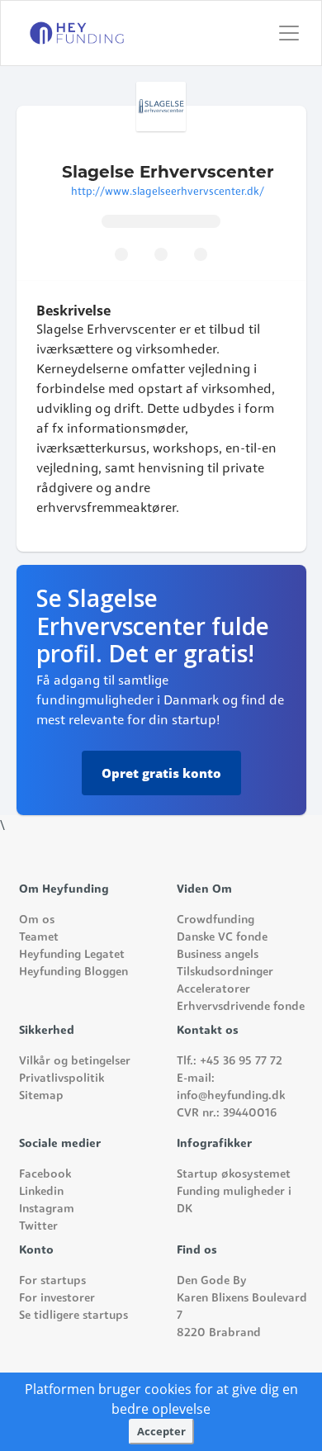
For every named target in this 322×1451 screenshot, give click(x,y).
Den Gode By (212, 1281)
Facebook (45, 1175)
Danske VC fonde (222, 938)
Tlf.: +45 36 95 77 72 (229, 1061)
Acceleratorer (213, 990)
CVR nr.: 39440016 (227, 1113)
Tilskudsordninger (225, 972)
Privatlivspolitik (61, 1079)
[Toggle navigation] (294, 33)
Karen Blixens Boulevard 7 (242, 1307)
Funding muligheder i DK (234, 1201)
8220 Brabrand (219, 1333)
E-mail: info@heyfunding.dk (231, 1087)
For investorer (57, 1298)
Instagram (46, 1209)
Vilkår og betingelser (74, 1061)
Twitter (38, 1227)
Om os (36, 920)
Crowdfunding (215, 920)
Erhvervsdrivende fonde (241, 1007)
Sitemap (41, 1096)
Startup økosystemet (234, 1175)
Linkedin (41, 1192)
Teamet (39, 938)
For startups (52, 1281)
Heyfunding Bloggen (73, 972)
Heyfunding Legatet (72, 955)
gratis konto (161, 773)
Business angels (217, 955)
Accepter (161, 1431)
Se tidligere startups (73, 1316)
